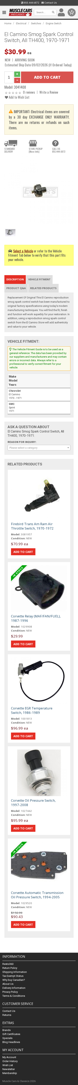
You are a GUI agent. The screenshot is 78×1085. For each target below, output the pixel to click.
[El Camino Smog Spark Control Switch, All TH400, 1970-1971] (39, 190)
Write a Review (48, 92)
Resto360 (7, 963)
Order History (10, 1061)
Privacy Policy (10, 991)
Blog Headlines (11, 1042)
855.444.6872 (31, 2)
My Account (9, 1057)
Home (7, 23)
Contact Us (50, 2)
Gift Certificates (11, 1034)
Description (15, 279)
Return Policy (9, 967)
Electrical (21, 23)
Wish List (7, 1065)
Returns (6, 1014)
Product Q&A (16, 288)
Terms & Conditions (13, 995)
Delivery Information (13, 987)
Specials (7, 1038)
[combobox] (39, 447)
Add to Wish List (18, 97)
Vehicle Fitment (39, 279)
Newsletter (8, 1069)
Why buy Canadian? (13, 979)
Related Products (43, 288)
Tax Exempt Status (12, 975)
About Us (7, 983)
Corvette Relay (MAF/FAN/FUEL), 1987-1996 (36, 618)
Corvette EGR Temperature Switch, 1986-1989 (31, 710)
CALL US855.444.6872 (58, 150)
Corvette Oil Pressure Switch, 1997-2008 (33, 802)
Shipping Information (14, 971)
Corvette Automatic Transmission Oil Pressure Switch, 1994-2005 (37, 894)
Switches (36, 23)
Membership (9, 1073)
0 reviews (29, 92)
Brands (6, 1030)
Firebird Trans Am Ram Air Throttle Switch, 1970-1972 (32, 526)
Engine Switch (53, 23)
